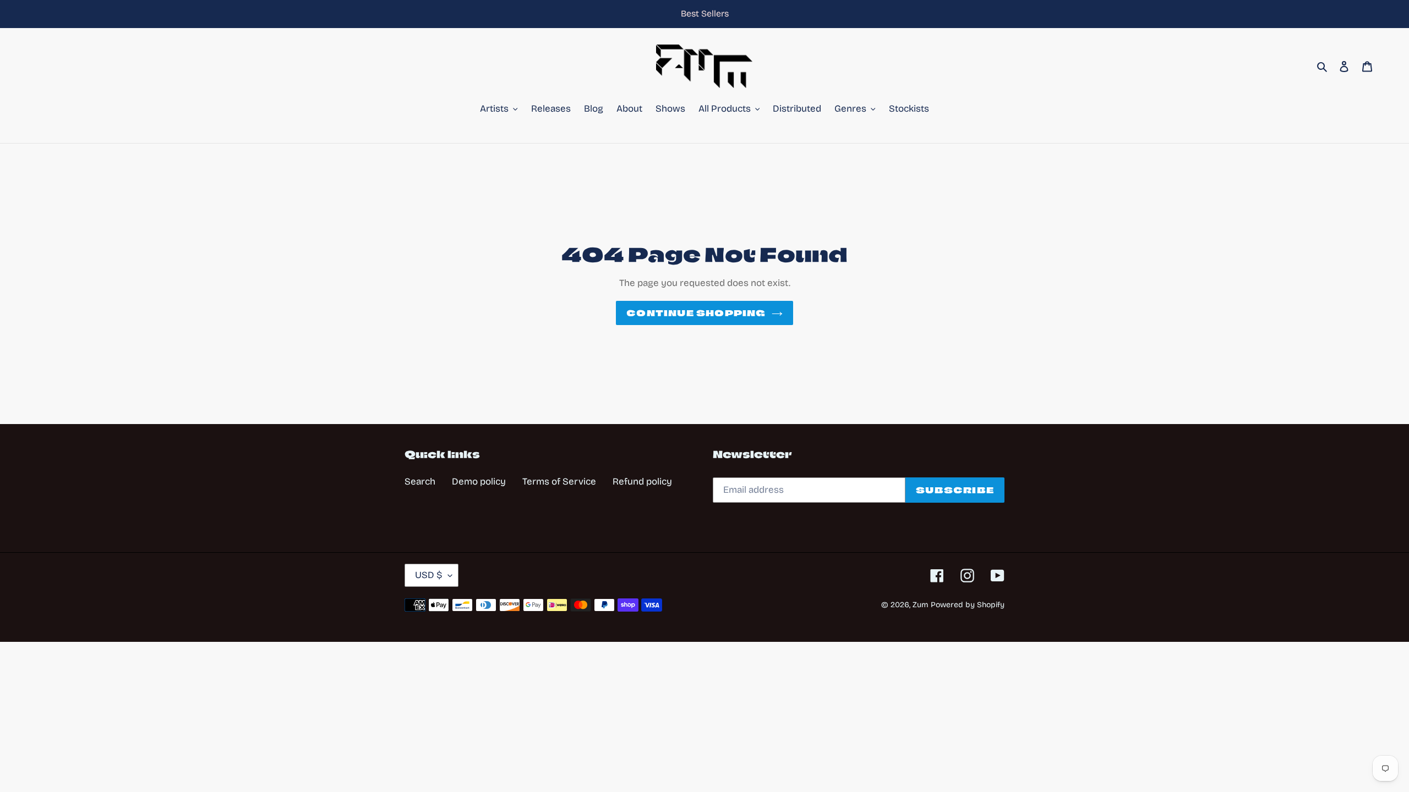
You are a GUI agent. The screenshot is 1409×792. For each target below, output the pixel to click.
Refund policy (642, 481)
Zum (921, 604)
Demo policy (479, 481)
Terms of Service (559, 481)
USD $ (429, 575)
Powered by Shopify (967, 604)
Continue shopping (696, 312)
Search (420, 481)
